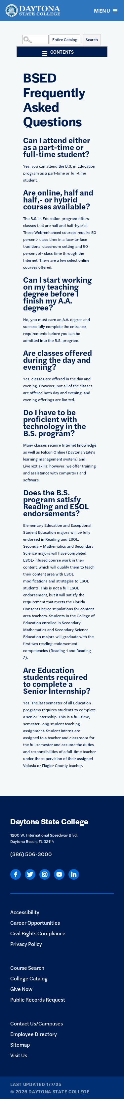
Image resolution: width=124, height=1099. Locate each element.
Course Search (27, 967)
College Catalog (29, 978)
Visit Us (18, 1055)
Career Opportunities (35, 922)
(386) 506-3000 (31, 854)
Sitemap (20, 1044)
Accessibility (24, 912)
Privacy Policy (26, 944)
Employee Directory (33, 1034)
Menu (102, 10)
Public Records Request (37, 999)
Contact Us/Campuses (36, 1023)
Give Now (21, 989)
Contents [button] (62, 51)
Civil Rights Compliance (37, 933)
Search (92, 39)
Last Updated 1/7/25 (35, 1084)
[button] (20, 39)
